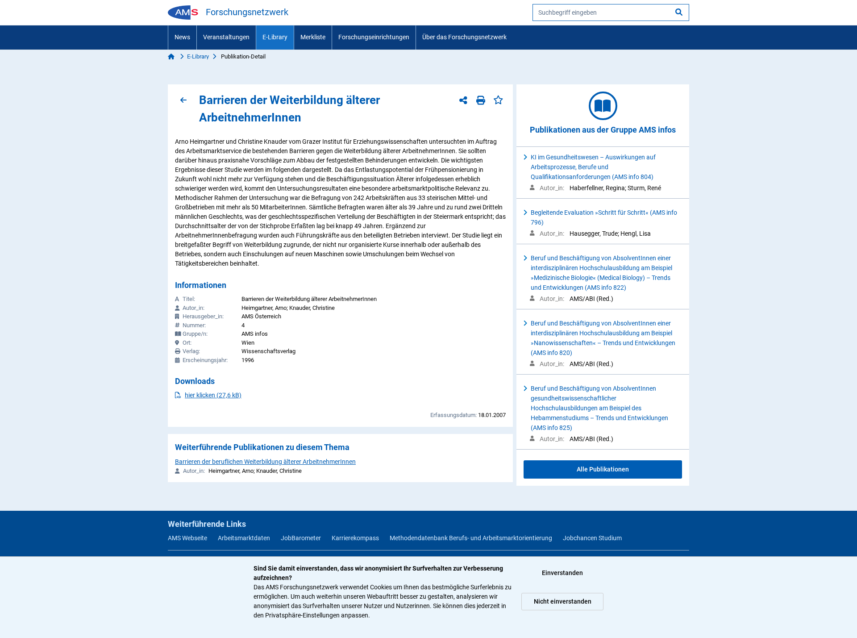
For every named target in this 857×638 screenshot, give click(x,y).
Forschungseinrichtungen (373, 37)
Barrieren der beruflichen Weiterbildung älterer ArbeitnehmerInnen (265, 461)
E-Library (274, 37)
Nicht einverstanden (562, 601)
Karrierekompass (355, 538)
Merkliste (312, 37)
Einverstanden (562, 572)
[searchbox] (611, 12)
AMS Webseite (187, 538)
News (182, 37)
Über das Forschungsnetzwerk (464, 37)
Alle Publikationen (603, 469)
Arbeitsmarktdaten (244, 538)
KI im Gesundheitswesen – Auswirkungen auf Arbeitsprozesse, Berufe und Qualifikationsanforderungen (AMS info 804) (593, 167)
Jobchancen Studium (592, 538)
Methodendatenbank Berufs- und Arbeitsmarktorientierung (471, 538)
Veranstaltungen (226, 37)
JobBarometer (301, 538)
